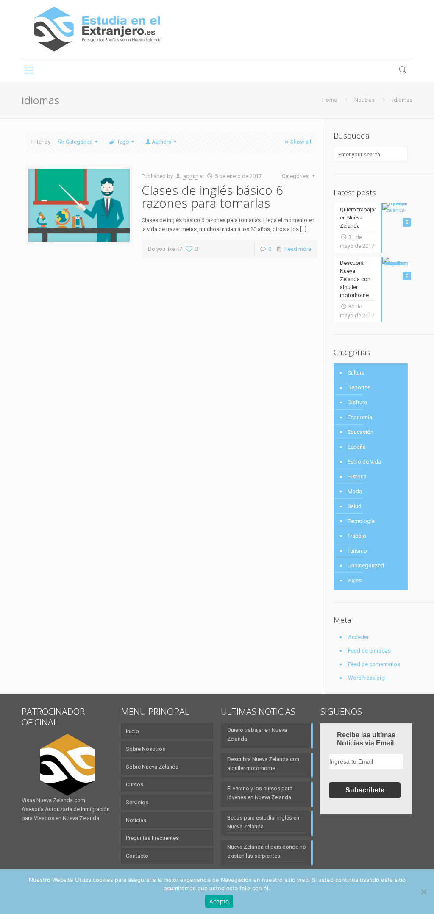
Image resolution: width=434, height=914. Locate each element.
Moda (355, 491)
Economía (360, 417)
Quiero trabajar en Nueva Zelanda (257, 734)
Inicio (132, 731)
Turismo (357, 550)
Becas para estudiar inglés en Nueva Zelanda (263, 822)
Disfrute (357, 402)
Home (329, 100)
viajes (355, 580)
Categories (79, 142)
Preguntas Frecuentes (152, 838)
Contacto (137, 856)
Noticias (364, 100)
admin (190, 176)
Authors (161, 142)
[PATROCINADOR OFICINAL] (67, 765)
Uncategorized (366, 565)
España (357, 447)
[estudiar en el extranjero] (97, 29)
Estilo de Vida (364, 461)
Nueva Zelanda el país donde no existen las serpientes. (266, 851)
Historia (357, 476)
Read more (297, 249)
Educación (360, 432)
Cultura (356, 372)
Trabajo (357, 536)
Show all (300, 142)
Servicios (137, 802)
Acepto (219, 901)
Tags (123, 142)
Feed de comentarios (374, 664)
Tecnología (361, 521)
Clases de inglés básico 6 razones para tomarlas (212, 196)
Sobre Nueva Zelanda (152, 767)
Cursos (134, 784)
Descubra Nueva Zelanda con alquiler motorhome (263, 763)
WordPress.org (366, 678)
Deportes (359, 387)
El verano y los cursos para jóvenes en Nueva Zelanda (259, 792)
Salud (355, 506)
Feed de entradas (369, 650)
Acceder (358, 637)
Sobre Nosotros (145, 749)
